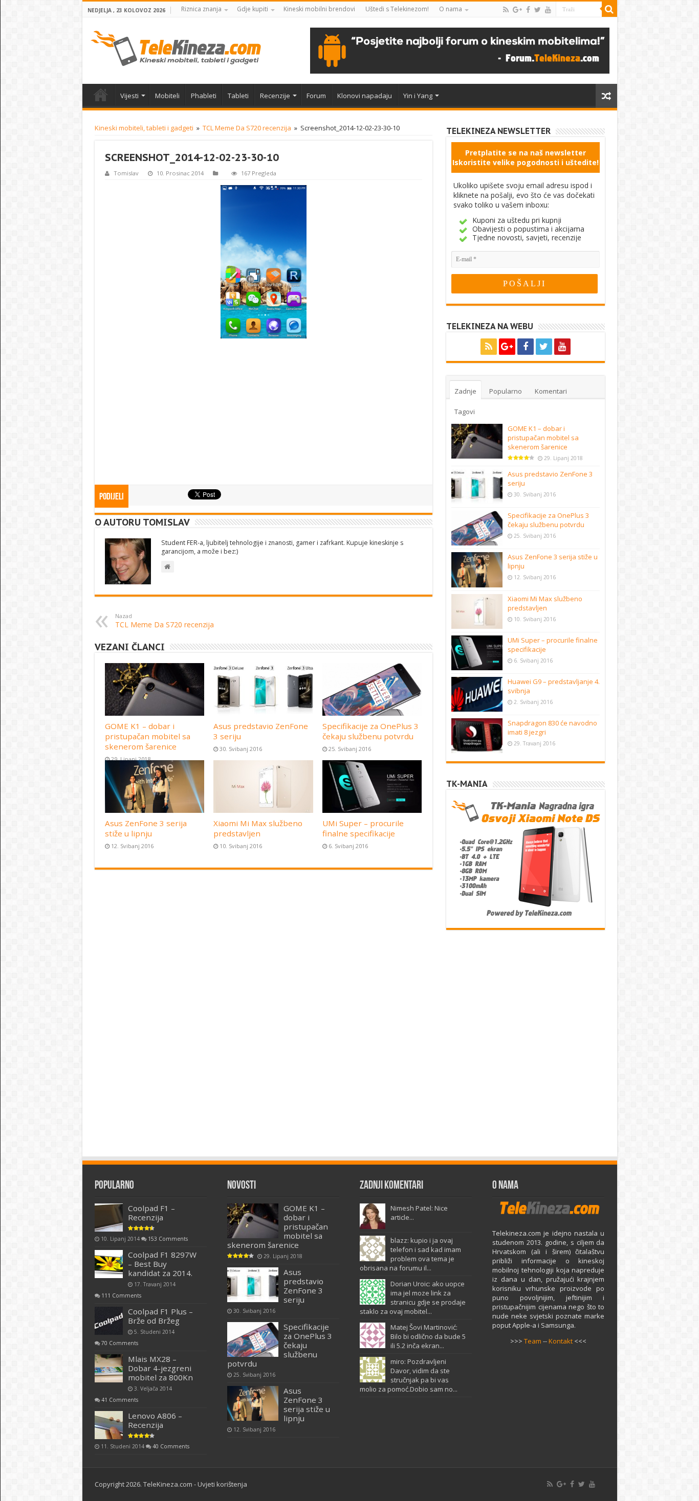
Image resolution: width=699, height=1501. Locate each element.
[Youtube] (548, 10)
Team (532, 1341)
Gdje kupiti (252, 9)
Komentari (551, 391)
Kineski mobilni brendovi (319, 9)
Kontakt (561, 1341)
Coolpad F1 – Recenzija (151, 1212)
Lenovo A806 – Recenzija (155, 1420)
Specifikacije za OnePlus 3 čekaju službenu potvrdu (370, 731)
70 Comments (119, 1343)
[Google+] (517, 10)
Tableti (238, 95)
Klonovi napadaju (364, 95)
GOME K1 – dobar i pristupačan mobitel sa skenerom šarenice (147, 736)
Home (101, 94)
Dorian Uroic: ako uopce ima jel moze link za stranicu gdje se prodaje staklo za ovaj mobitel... (413, 1297)
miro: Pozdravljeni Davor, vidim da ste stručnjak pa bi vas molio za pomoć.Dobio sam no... (408, 1375)
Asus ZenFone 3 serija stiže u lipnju (146, 828)
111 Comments (121, 1295)
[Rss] (506, 10)
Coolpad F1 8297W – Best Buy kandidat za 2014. (162, 1263)
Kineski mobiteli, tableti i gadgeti (144, 127)
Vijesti (129, 95)
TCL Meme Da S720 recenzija (247, 127)
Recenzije (275, 95)
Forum (316, 95)
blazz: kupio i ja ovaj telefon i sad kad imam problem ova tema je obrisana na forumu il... (410, 1254)
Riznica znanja (201, 9)
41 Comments (119, 1399)
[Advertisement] (263, 412)
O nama (450, 9)
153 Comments (168, 1238)
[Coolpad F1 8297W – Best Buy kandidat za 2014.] (109, 1264)
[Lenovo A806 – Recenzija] (109, 1425)
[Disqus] (263, 1018)
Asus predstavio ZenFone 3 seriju (303, 1286)
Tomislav (126, 173)
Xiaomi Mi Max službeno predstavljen (257, 828)
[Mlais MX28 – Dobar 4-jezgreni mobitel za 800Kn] (109, 1368)
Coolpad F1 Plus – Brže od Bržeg (160, 1316)
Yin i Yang (417, 95)
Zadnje (465, 391)
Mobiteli (167, 95)
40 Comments (170, 1446)
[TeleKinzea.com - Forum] (459, 51)
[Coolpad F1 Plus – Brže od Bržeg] (109, 1321)
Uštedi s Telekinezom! (397, 9)
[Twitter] (537, 10)
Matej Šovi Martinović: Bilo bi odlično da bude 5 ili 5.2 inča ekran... (428, 1336)
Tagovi (464, 411)
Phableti (203, 95)
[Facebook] (528, 10)
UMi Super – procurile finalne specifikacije (363, 828)
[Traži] (609, 9)
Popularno (505, 391)
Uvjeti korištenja (222, 1484)
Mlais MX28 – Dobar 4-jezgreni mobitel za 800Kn (160, 1368)
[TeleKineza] (175, 48)
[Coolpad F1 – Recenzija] (109, 1217)
